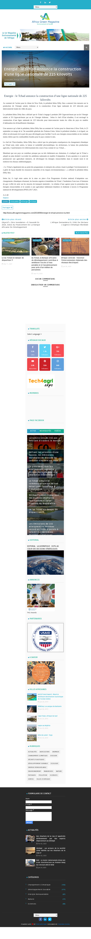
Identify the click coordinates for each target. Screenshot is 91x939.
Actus (33, 431)
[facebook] (40, 2)
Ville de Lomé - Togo (45, 735)
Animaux (55, 752)
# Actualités (15, 201)
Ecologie (54, 763)
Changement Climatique (38, 756)
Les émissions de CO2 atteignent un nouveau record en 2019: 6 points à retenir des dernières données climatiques (43, 529)
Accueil (8, 47)
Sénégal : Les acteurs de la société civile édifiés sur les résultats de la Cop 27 (50, 850)
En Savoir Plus (83, 233)
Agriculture (45, 752)
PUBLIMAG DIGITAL (64, 924)
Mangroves (48, 771)
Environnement (34, 771)
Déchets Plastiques (36, 759)
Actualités (37, 240)
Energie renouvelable (37, 767)
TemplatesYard (41, 924)
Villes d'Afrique (43, 779)
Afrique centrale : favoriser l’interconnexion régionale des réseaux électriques (74, 260)
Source (6, 198)
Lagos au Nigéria (44, 726)
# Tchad (33, 201)
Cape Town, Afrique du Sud (47, 716)
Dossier (53, 756)
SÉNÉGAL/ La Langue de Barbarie (49, 706)
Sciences (53, 775)
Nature (59, 771)
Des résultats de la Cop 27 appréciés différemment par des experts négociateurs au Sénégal (50, 838)
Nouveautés (45, 431)
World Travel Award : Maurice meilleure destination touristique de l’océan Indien (50, 696)
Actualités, (10, 80)
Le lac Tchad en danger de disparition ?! (13, 259)
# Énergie (24, 201)
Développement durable (38, 763)
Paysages (32, 775)
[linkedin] (45, 2)
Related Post (8, 233)
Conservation (9, 240)
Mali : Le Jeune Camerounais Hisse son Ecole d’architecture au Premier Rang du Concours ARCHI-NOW (50, 862)
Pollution (43, 775)
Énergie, (17, 80)
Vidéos (58, 431)
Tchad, (22, 80)
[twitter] (50, 2)
